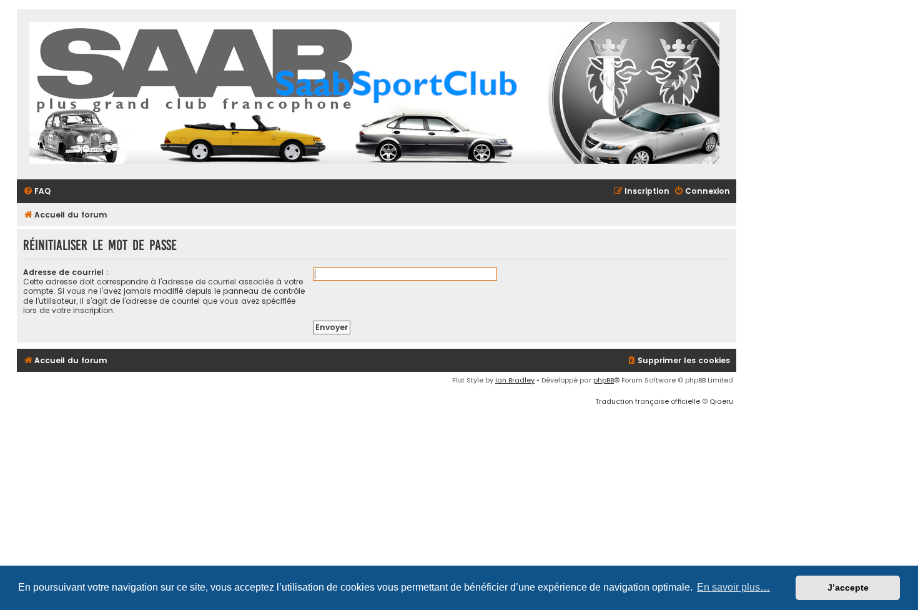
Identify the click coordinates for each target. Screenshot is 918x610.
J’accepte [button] (848, 587)
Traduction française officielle (647, 401)
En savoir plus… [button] (733, 587)
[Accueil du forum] (374, 94)
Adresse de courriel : (66, 272)
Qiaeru (721, 401)
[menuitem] (37, 191)
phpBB (603, 380)
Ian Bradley (515, 380)
